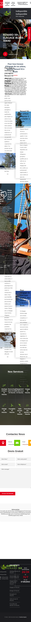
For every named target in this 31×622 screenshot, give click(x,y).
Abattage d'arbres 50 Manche (7, 4)
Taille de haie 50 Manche (13, 4)
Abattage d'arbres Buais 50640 (13, 512)
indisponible (21, 11)
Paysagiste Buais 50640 (17, 515)
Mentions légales (22, 617)
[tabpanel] (6, 218)
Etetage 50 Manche (26, 3)
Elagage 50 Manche (14, 587)
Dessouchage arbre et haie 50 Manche (19, 3)
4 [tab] (1, 267)
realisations (29, 34)
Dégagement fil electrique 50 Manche (13, 582)
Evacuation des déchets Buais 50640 (9, 511)
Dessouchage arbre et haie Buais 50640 (13, 514)
